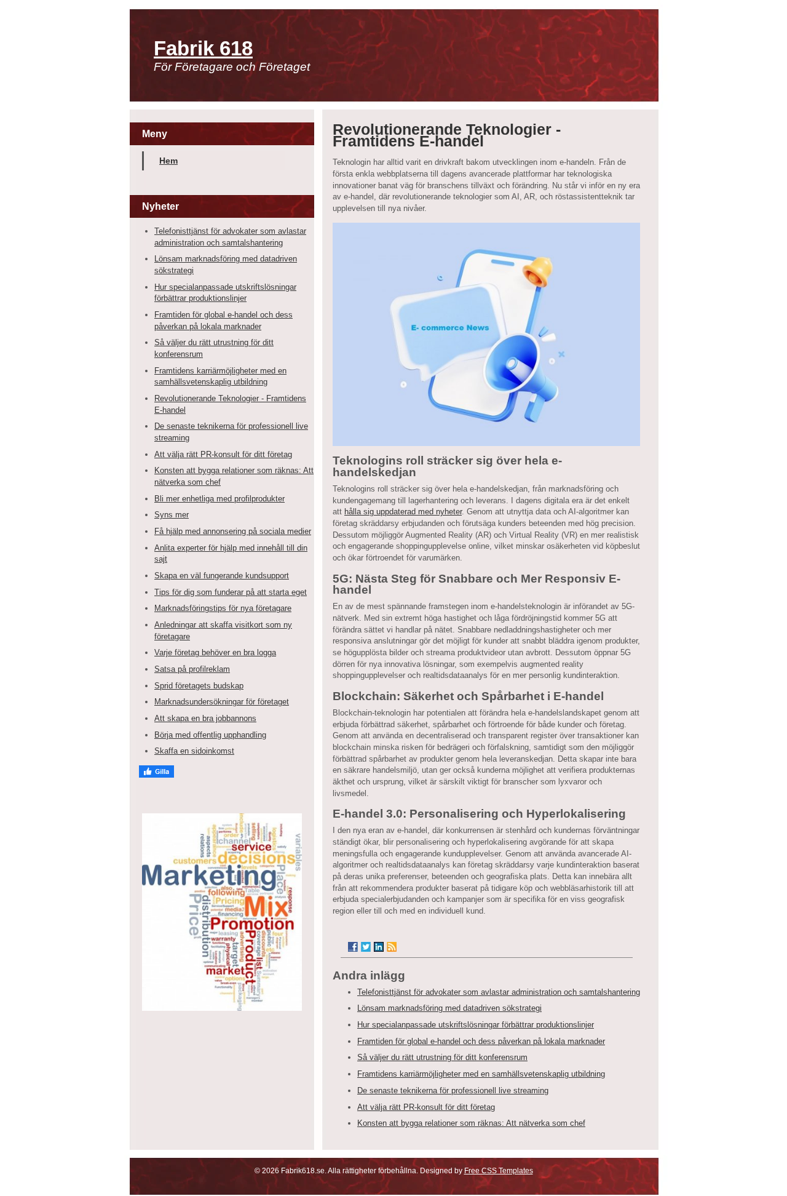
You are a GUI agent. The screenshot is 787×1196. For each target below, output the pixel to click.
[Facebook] (353, 947)
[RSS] (392, 947)
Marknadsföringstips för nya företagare (222, 608)
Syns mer (171, 514)
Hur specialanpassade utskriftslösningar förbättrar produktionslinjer (475, 1024)
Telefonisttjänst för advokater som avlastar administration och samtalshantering (498, 992)
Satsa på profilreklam (192, 669)
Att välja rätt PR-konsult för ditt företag (223, 454)
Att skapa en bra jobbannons (205, 718)
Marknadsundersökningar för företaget (221, 701)
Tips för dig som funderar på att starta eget (230, 592)
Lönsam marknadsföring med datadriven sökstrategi (449, 1008)
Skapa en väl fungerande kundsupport (221, 575)
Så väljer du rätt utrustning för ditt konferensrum (442, 1057)
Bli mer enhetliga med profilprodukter (219, 498)
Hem (168, 160)
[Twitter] (366, 947)
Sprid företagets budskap (198, 685)
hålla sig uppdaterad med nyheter (403, 511)
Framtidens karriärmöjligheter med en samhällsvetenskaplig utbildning (481, 1073)
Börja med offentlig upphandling (210, 735)
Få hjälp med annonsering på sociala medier (232, 531)
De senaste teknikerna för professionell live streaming (452, 1090)
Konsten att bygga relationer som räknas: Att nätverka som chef (471, 1123)
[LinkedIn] (379, 947)
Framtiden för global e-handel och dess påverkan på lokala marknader (481, 1041)
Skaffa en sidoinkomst (194, 750)
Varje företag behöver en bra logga (215, 652)
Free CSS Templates (498, 1170)
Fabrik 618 (203, 48)
